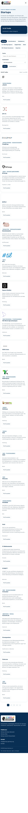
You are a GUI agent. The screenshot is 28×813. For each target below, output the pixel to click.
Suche (4, 53)
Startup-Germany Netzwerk (7, 732)
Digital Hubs (18, 44)
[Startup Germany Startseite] (6, 3)
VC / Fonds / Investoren (7, 48)
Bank (24, 44)
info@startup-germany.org (7, 741)
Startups (4, 41)
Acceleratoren (12, 41)
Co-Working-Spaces (7, 44)
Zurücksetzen (12, 66)
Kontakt (3, 743)
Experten (18, 48)
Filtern (5, 66)
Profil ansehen (6, 99)
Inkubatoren (21, 41)
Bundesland (5, 59)
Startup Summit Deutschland (8, 736)
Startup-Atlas (4, 734)
